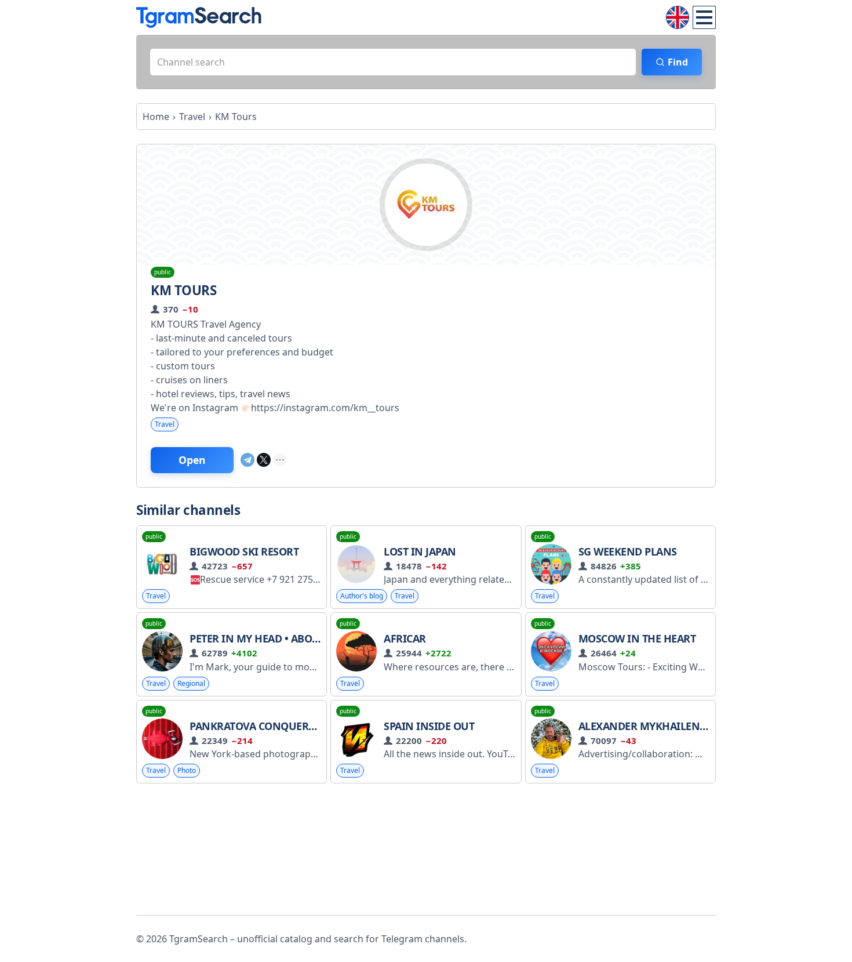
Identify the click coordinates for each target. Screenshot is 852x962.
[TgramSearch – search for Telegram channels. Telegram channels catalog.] (198, 17)
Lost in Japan (420, 551)
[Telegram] (247, 460)
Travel (164, 424)
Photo (186, 770)
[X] (264, 460)
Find (678, 62)
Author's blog (361, 596)
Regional (191, 683)
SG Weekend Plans (627, 551)
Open (192, 460)
